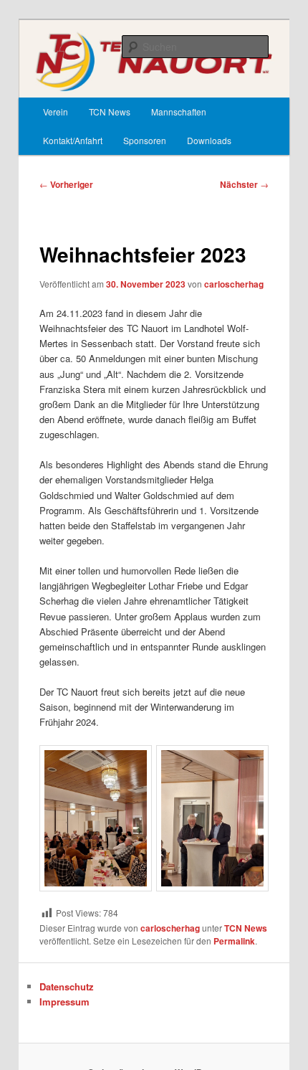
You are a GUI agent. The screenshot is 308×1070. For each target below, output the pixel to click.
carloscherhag (234, 284)
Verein (55, 111)
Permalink (234, 940)
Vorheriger (66, 184)
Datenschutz (66, 986)
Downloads (209, 140)
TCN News (109, 111)
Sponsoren (144, 140)
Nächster (244, 184)
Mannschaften (178, 111)
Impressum (64, 1001)
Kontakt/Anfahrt (72, 140)
